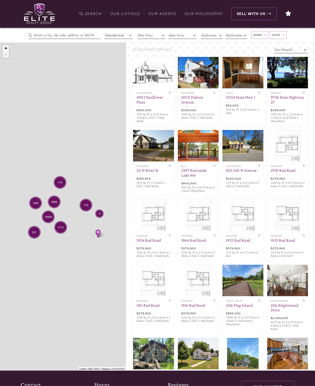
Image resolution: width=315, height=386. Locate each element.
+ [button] (5, 48)
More (257, 35)
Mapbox (106, 368)
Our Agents (162, 14)
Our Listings (125, 14)
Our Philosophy (204, 14)
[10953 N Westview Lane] (98, 233)
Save (276, 35)
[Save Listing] (169, 92)
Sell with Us (251, 14)
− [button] (5, 54)
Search (92, 14)
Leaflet (82, 368)
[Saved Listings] (288, 14)
